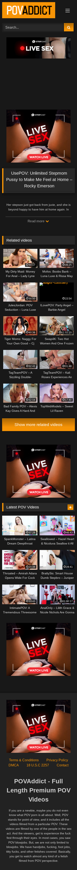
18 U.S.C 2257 (38, 765)
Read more (36, 221)
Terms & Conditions (24, 760)
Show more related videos (38, 424)
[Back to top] (63, 857)
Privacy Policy (57, 760)
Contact (62, 765)
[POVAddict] (31, 11)
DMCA (14, 765)
